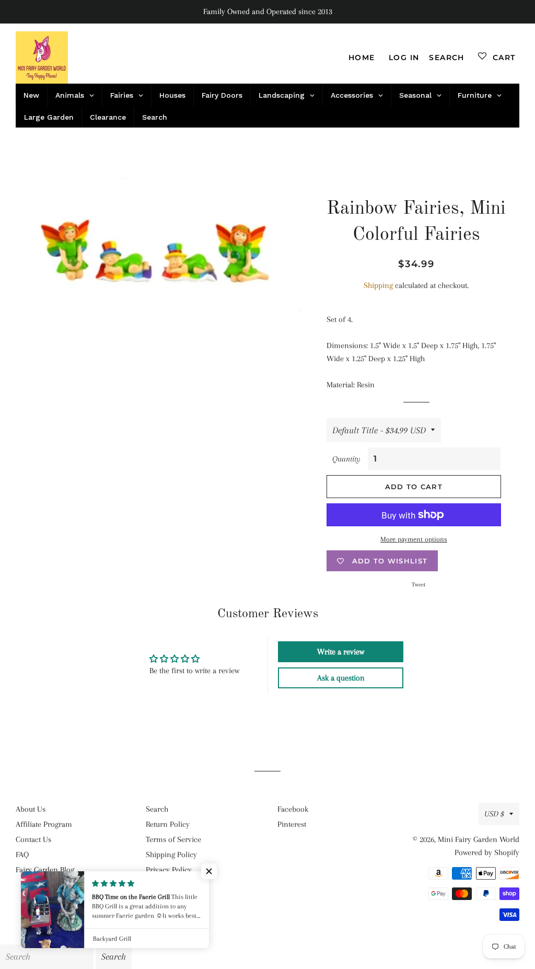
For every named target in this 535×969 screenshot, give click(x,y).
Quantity (346, 459)
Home (361, 57)
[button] (209, 871)
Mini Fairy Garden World (478, 839)
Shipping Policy (171, 854)
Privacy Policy (169, 869)
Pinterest (291, 824)
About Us (30, 809)
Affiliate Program (44, 824)
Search (157, 809)
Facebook (292, 809)
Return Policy (168, 824)
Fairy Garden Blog (45, 869)
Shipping (378, 285)
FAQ (22, 854)
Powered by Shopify (487, 852)
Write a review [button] (340, 651)
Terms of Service (173, 839)
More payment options (413, 539)
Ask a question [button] (341, 678)
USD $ (494, 813)
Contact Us (33, 839)
